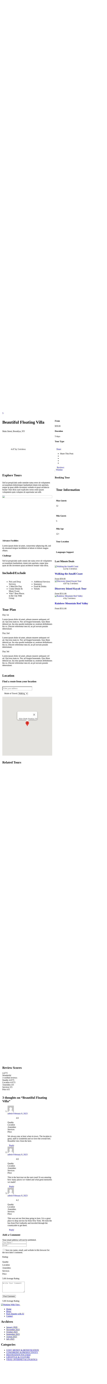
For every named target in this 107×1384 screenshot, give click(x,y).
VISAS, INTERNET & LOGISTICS (21, 1359)
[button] (27, 723)
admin (10, 1113)
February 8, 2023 (20, 1113)
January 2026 (11, 1327)
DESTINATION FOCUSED (18, 1355)
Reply (11, 1145)
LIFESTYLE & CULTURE (18, 1357)
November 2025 (13, 1329)
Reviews (60, 467)
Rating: (5, 1257)
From (57, 579)
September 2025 (13, 1334)
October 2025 (12, 1332)
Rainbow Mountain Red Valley (71, 603)
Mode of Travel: (11, 693)
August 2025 (11, 1337)
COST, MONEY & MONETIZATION (22, 1350)
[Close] (34, 715)
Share (58, 449)
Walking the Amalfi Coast (68, 573)
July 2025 (10, 1339)
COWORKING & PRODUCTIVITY (22, 1352)
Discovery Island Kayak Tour (70, 588)
